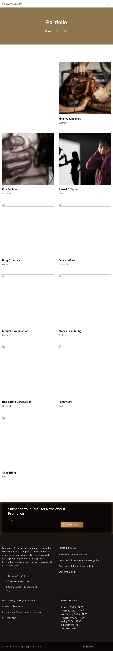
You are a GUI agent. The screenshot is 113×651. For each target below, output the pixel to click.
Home (48, 31)
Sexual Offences (69, 189)
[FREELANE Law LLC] (12, 3)
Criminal (6, 193)
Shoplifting (9, 472)
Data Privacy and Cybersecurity (18, 600)
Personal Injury (9, 617)
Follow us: (88, 646)
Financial (63, 264)
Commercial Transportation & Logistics (79, 560)
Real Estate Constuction (16, 401)
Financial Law (67, 260)
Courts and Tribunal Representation (77, 566)
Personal (6, 264)
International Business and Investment (22, 612)
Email (11, 520)
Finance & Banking (70, 118)
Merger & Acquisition (15, 331)
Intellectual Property (12, 606)
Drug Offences (11, 260)
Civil (61, 193)
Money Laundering (70, 331)
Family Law (65, 401)
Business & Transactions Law (73, 554)
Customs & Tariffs (68, 571)
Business (63, 122)
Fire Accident (10, 189)
